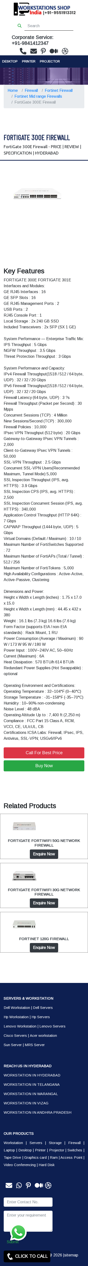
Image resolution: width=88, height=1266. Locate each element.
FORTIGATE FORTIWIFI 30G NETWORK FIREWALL (44, 892)
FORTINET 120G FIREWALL (44, 939)
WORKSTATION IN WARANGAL (31, 1094)
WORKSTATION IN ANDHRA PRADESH (37, 1112)
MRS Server (35, 1045)
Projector (50, 61)
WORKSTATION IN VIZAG (26, 1103)
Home (13, 90)
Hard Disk (47, 1165)
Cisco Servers (15, 1035)
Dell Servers (43, 1007)
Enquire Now (44, 854)
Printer (40, 1150)
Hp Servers (41, 1017)
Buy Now (44, 765)
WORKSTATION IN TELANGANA (32, 1084)
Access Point (71, 1157)
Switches (74, 1150)
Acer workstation (43, 1035)
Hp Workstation (16, 1017)
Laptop (9, 1150)
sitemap (71, 1255)
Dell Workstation (17, 1007)
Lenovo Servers (52, 1026)
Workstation (13, 1143)
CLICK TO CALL (31, 1256)
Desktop (10, 61)
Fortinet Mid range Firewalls (38, 96)
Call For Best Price (44, 752)
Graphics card (35, 1157)
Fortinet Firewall (59, 90)
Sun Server (13, 1045)
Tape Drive (12, 1157)
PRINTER (28, 61)
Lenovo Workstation (20, 1026)
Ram (54, 1157)
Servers (36, 1143)
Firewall (31, 90)
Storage (55, 1143)
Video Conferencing (20, 1165)
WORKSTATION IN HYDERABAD (32, 1075)
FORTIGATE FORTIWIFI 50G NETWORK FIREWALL (44, 842)
